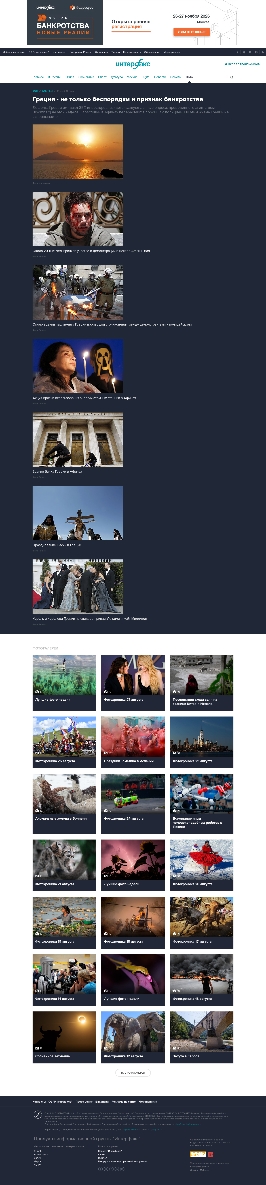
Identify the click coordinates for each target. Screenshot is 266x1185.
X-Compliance (41, 1154)
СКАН (101, 1154)
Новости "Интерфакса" (110, 1151)
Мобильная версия (14, 52)
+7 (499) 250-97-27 (157, 1129)
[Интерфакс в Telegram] (106, 1169)
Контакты (39, 1101)
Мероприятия (172, 52)
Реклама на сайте (123, 1101)
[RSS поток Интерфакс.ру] (117, 1169)
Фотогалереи (43, 91)
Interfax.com (59, 52)
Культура (117, 77)
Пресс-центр (83, 1101)
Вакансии (102, 1101)
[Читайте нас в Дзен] (100, 1169)
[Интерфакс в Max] (122, 1169)
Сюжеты (175, 77)
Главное (38, 77)
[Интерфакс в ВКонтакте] (111, 1169)
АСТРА (37, 1164)
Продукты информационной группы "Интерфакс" (87, 1139)
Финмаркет (101, 52)
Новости (160, 77)
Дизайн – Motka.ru (199, 1170)
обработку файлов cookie (188, 1124)
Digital (146, 77)
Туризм (115, 52)
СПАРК (38, 1151)
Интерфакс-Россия (80, 52)
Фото (189, 77)
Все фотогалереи (133, 1072)
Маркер (38, 1161)
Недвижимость (132, 52)
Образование (152, 52)
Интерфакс (133, 64)
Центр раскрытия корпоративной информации (122, 1161)
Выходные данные (199, 1166)
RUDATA (102, 1158)
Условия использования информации (209, 1163)
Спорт (102, 77)
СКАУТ (37, 1158)
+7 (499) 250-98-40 (132, 1129)
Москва (132, 77)
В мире (69, 77)
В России (54, 77)
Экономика (86, 77)
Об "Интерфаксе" (39, 52)
